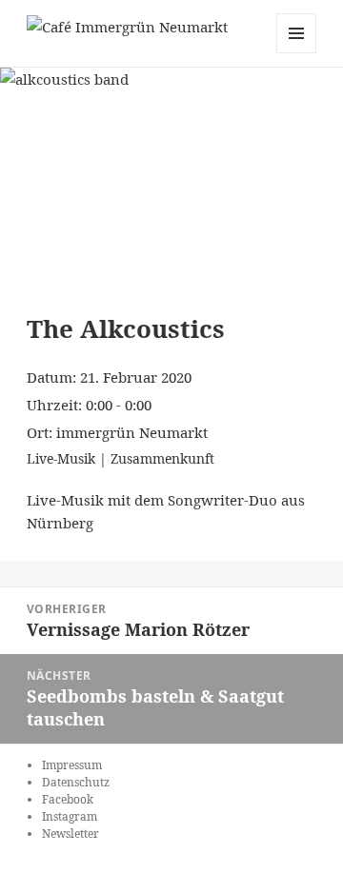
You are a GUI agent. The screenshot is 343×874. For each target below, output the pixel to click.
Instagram (69, 816)
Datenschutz (76, 782)
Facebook (67, 799)
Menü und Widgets (296, 52)
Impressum (72, 765)
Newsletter (70, 833)
